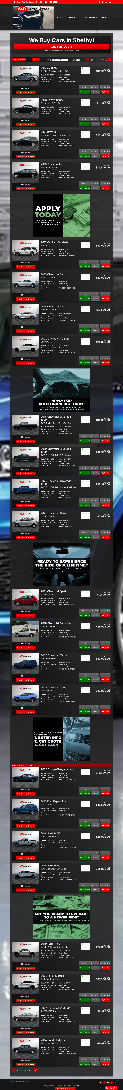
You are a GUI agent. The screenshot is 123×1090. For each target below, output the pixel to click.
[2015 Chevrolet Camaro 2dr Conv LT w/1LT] (25, 314)
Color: (61, 77)
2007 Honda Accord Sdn (55, 1009)
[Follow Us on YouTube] (106, 2)
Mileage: (62, 75)
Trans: (43, 79)
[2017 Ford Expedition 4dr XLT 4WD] (25, 809)
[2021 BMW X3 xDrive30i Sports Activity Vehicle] (25, 140)
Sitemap (64, 1085)
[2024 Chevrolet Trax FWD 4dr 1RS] (25, 695)
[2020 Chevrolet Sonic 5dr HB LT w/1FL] (25, 521)
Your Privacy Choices (71, 1085)
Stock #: (43, 75)
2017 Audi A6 (54, 69)
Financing (95, 92)
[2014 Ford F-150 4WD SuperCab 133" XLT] (25, 841)
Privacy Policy (27, 1081)
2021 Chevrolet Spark (54, 593)
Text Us (106, 92)
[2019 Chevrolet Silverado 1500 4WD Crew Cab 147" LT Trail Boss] (25, 457)
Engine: (43, 77)
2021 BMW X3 (55, 133)
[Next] (109, 59)
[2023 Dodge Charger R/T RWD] (25, 777)
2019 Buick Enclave (52, 166)
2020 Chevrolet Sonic (54, 514)
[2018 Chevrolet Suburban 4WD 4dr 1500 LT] (25, 631)
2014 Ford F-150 (52, 835)
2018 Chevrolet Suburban (56, 625)
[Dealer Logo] (33, 17)
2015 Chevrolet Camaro (55, 276)
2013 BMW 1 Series (52, 101)
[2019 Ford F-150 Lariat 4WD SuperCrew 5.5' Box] (25, 952)
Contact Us (20, 1081)
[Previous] (87, 59)
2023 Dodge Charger (57, 769)
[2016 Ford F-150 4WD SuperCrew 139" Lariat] (25, 874)
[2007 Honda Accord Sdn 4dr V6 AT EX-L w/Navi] (25, 1016)
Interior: (61, 79)
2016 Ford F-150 (53, 867)
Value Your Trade (105, 87)
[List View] (38, 59)
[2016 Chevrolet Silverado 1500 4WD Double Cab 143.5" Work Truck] (25, 425)
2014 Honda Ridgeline (54, 1041)
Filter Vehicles (20, 60)
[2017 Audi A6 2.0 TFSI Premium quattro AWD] (25, 76)
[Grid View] (34, 59)
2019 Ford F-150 (55, 945)
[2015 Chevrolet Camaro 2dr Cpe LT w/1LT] (25, 282)
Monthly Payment (85, 92)
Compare (26, 88)
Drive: (43, 81)
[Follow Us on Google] (110, 2)
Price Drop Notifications (25, 92)
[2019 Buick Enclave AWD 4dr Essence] (25, 172)
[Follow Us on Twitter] (103, 2)
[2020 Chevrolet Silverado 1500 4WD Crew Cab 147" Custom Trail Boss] (25, 489)
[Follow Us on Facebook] (99, 2)
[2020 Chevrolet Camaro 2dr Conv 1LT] (25, 347)
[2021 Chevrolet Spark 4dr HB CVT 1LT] (25, 599)
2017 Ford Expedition (53, 803)
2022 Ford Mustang (52, 977)
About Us (15, 1081)
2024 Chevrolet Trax (53, 689)
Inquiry (84, 87)
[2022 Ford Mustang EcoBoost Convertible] (25, 984)
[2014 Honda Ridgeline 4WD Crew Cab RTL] (25, 1048)
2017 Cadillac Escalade (54, 244)
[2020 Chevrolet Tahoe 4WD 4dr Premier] (25, 663)
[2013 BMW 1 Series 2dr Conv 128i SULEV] (25, 108)
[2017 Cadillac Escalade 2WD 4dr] (25, 250)
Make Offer (94, 87)
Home (11, 1081)
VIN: (60, 81)
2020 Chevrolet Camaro (55, 340)
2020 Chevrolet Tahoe (54, 657)
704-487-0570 (51, 2)
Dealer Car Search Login (49, 1085)
